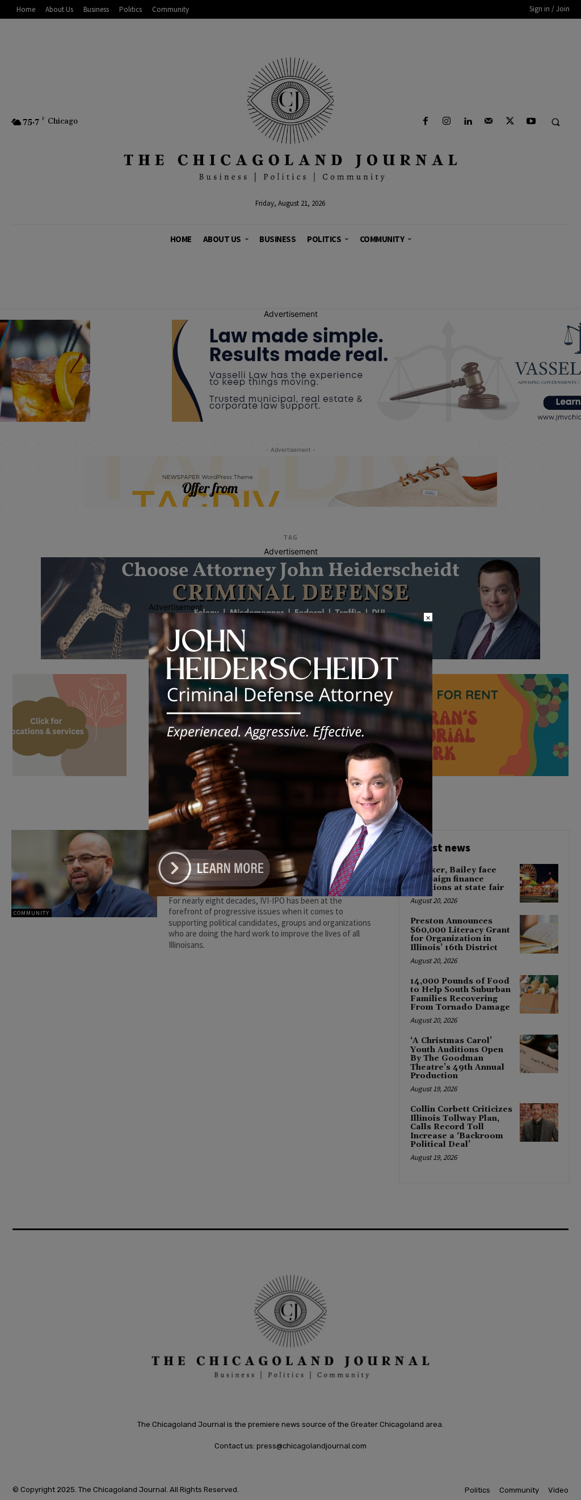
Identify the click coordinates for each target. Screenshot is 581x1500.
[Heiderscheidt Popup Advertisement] (290, 893)
